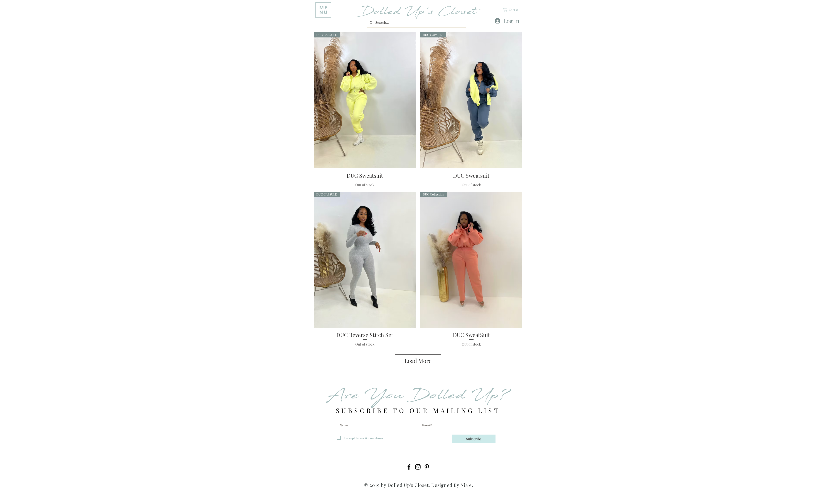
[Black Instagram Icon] (417, 466)
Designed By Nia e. (452, 485)
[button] (323, 10)
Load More (418, 360)
